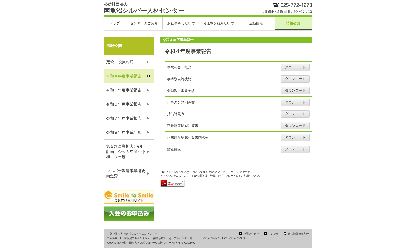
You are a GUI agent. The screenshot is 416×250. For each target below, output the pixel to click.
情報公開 (293, 23)
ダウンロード (295, 67)
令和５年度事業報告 (123, 90)
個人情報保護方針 (298, 233)
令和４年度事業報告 (123, 76)
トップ (114, 23)
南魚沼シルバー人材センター (144, 8)
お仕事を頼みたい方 (218, 23)
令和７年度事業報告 (123, 118)
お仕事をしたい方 (181, 23)
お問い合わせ (251, 233)
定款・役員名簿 (119, 62)
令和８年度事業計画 (123, 132)
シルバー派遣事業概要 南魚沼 (127, 173)
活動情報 (256, 23)
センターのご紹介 (144, 23)
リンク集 (273, 233)
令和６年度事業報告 (123, 104)
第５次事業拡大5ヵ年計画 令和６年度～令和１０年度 (125, 151)
